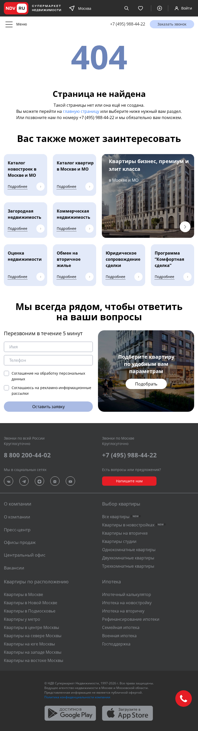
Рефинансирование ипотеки (130, 619)
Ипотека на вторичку (123, 611)
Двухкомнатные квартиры (128, 558)
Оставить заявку (48, 406)
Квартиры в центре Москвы (31, 627)
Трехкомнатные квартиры (128, 566)
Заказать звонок (172, 24)
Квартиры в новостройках (133, 525)
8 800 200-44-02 (27, 455)
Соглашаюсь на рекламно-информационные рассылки (51, 390)
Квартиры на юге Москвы (29, 644)
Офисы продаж (20, 542)
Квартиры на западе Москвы (32, 652)
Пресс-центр (17, 530)
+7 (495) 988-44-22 (127, 24)
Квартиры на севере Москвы (32, 635)
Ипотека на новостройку (127, 603)
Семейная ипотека (120, 627)
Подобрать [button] (146, 384)
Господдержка (116, 644)
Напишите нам (129, 480)
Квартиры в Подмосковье (29, 611)
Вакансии (14, 568)
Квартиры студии (119, 541)
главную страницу (81, 111)
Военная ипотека (119, 635)
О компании (17, 517)
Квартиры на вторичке (125, 533)
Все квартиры (120, 516)
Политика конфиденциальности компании (77, 697)
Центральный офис (24, 555)
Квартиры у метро (22, 619)
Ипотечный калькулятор (126, 594)
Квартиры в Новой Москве (30, 603)
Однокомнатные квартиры (128, 549)
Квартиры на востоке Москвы (33, 660)
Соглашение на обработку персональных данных (48, 376)
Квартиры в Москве (23, 594)
